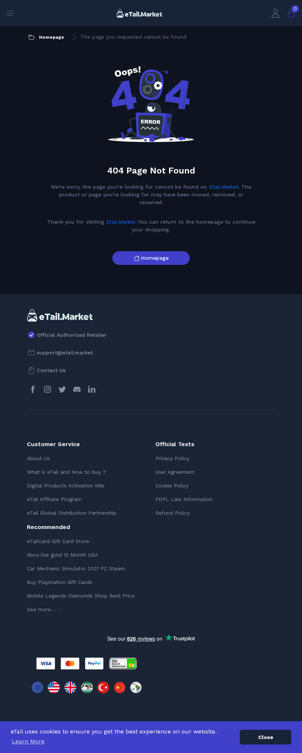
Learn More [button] (28, 741)
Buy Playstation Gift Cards (59, 582)
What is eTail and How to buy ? (66, 472)
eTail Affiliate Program (54, 499)
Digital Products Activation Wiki (65, 485)
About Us (38, 458)
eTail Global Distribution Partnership (71, 513)
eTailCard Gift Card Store (58, 541)
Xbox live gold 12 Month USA (62, 555)
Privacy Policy (172, 458)
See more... (42, 609)
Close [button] (265, 737)
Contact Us (51, 370)
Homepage (155, 258)
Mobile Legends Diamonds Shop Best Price (81, 596)
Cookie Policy (172, 485)
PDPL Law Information (184, 499)
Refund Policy (172, 513)
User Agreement (174, 472)
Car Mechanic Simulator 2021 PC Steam (76, 568)
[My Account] (275, 13)
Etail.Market (223, 187)
